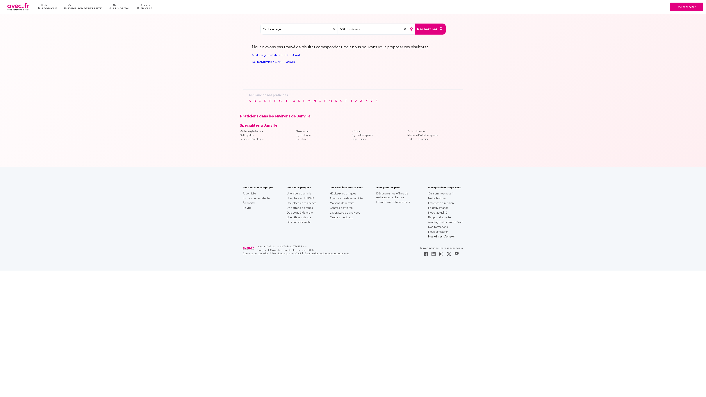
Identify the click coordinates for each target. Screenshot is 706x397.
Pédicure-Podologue (252, 139)
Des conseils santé (299, 222)
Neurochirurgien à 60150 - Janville (274, 62)
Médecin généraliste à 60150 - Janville (277, 55)
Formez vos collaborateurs (393, 202)
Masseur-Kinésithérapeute (422, 135)
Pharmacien (302, 131)
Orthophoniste (416, 131)
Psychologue (303, 135)
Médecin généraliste (251, 131)
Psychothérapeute (362, 135)
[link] (426, 255)
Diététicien (302, 139)
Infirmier (356, 131)
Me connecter (687, 7)
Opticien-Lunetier (417, 139)
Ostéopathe (247, 135)
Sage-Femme (359, 139)
